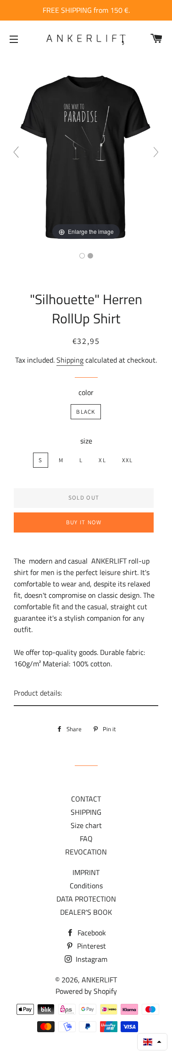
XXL (127, 460)
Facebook (91, 932)
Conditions (86, 885)
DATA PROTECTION (86, 898)
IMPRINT (86, 872)
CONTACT (86, 798)
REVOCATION (86, 851)
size (86, 440)
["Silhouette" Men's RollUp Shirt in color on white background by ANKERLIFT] (90, 255)
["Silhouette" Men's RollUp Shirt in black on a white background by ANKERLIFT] (82, 255)
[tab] (86, 693)
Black (85, 412)
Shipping (69, 359)
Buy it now (84, 522)
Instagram (90, 959)
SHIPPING (86, 812)
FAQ (86, 838)
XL (102, 460)
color (86, 392)
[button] (152, 1042)
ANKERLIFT (99, 979)
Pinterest (90, 945)
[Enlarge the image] (86, 155)
